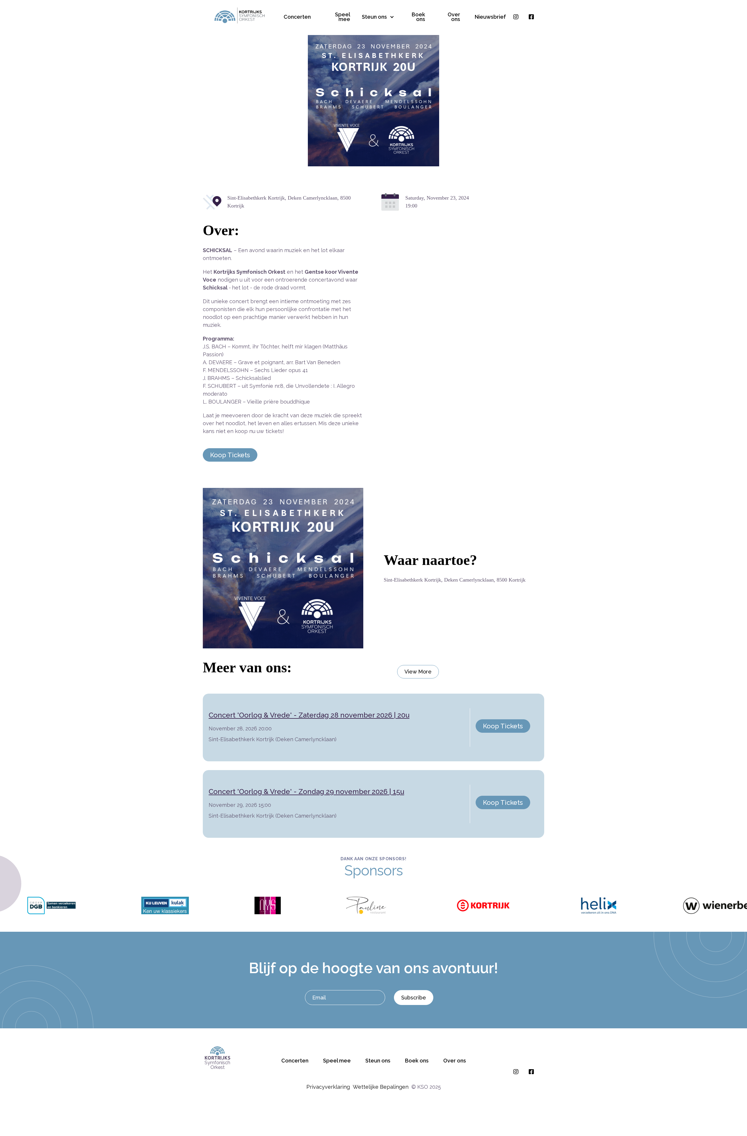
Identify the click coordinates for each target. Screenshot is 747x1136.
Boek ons (418, 16)
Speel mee (342, 16)
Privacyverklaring (328, 1087)
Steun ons (377, 1061)
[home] (239, 15)
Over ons (454, 16)
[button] (376, 15)
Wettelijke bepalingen (381, 1087)
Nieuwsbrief (490, 17)
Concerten (297, 17)
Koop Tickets (230, 455)
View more (418, 672)
